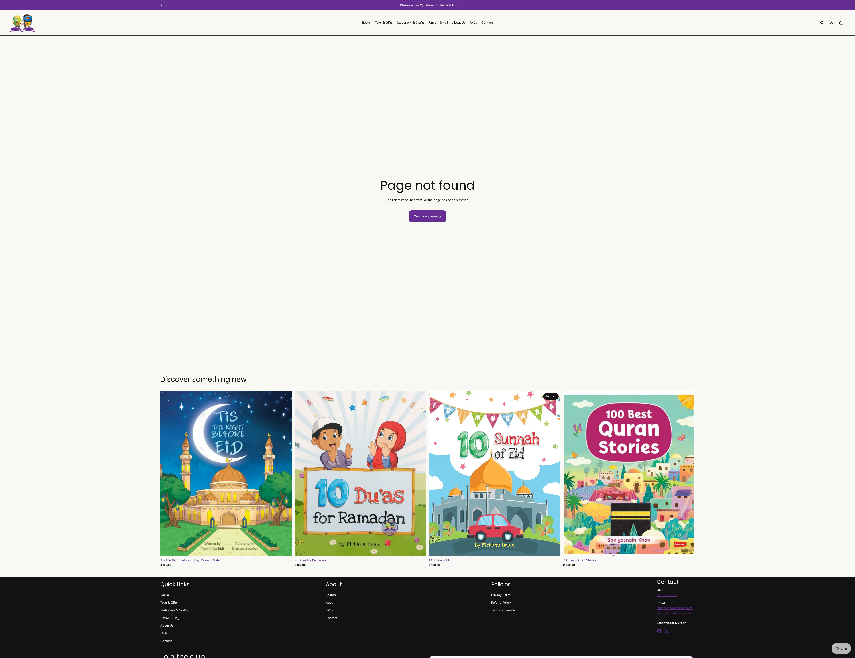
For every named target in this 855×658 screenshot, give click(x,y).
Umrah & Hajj (169, 618)
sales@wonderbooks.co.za (676, 613)
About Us (166, 625)
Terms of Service (503, 610)
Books (164, 595)
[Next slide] (690, 5)
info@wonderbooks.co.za (675, 608)
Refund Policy (501, 603)
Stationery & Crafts (174, 610)
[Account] (831, 23)
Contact (166, 641)
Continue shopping (427, 216)
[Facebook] (659, 631)
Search (331, 595)
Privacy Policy (501, 595)
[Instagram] (667, 631)
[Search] (822, 23)
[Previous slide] (162, 5)
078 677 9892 (667, 595)
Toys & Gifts (169, 603)
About (330, 603)
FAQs (163, 633)
